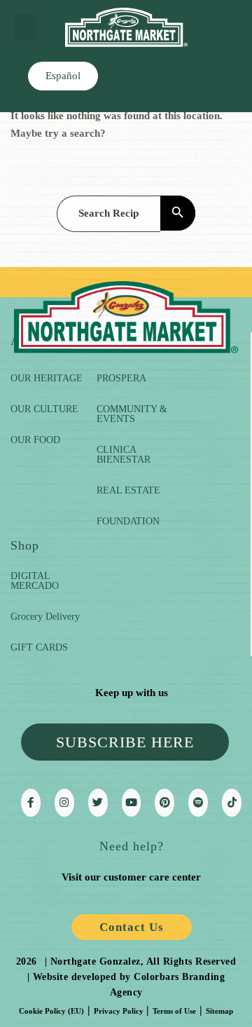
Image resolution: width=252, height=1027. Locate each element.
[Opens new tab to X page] (98, 803)
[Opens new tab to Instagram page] (64, 803)
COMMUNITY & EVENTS (132, 414)
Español (63, 75)
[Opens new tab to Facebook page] (31, 803)
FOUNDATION (128, 521)
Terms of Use (174, 1011)
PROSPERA (121, 378)
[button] (25, 27)
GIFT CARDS (39, 647)
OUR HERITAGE (46, 378)
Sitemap (219, 1011)
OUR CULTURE (44, 409)
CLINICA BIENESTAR (123, 454)
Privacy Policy (119, 1011)
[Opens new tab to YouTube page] (131, 803)
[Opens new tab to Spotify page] (198, 803)
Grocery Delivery (45, 616)
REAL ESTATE (128, 490)
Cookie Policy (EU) (51, 1011)
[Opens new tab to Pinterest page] (164, 803)
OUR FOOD (35, 440)
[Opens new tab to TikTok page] (231, 803)
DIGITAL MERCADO (34, 581)
